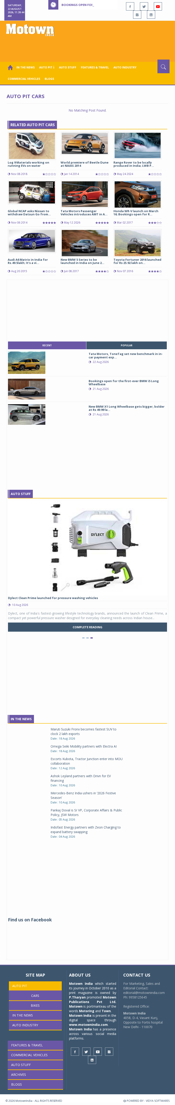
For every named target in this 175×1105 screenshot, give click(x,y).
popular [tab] (126, 345)
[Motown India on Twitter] (144, 6)
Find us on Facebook (30, 920)
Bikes (35, 1005)
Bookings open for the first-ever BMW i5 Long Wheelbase (109, 5)
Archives (18, 1074)
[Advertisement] (88, 47)
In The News (21, 719)
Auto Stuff (67, 67)
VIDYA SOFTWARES (158, 1101)
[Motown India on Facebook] (130, 6)
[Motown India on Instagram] (137, 14)
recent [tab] (47, 345)
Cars (35, 995)
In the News (25, 67)
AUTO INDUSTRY (124, 67)
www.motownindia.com (88, 1024)
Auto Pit (19, 986)
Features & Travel (95, 67)
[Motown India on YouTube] (158, 6)
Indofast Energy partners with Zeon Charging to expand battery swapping (86, 829)
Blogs (49, 79)
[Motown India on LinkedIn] (151, 14)
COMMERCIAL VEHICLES (24, 79)
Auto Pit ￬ (46, 67)
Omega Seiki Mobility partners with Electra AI (84, 746)
